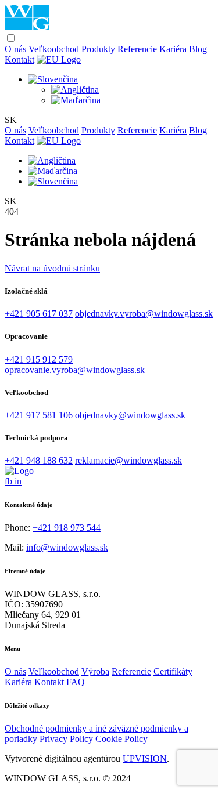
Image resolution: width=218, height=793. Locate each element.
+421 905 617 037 (39, 313)
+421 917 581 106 (39, 415)
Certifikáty (172, 671)
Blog (198, 49)
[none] (120, 90)
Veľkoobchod (53, 49)
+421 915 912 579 (39, 359)
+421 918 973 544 (67, 528)
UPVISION (145, 758)
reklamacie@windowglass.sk (128, 460)
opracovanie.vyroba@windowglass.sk (75, 370)
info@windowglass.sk (67, 547)
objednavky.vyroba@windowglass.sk (144, 313)
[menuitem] (53, 79)
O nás (15, 49)
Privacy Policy (66, 739)
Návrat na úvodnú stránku (52, 268)
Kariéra (173, 49)
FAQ (75, 682)
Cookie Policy (121, 739)
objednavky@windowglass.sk (130, 415)
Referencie (137, 49)
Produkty (98, 49)
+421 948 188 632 (39, 460)
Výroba (95, 671)
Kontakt (19, 59)
